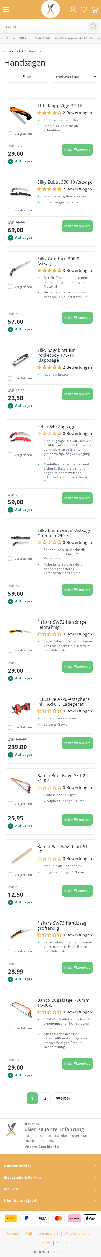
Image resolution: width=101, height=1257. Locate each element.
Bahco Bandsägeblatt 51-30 (63, 849)
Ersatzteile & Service (23, 1177)
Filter (27, 77)
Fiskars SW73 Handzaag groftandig (62, 925)
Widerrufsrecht (77, 1233)
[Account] (73, 9)
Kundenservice (18, 1166)
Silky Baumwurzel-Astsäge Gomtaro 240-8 (64, 533)
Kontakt (62, 1242)
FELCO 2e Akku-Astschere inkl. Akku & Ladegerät (63, 701)
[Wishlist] (84, 9)
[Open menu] (6, 9)
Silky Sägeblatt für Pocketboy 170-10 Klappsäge (56, 355)
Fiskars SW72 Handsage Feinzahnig (62, 624)
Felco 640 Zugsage (56, 426)
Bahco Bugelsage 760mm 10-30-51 (63, 1002)
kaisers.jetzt (13, 51)
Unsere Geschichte (41, 1146)
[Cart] (95, 9)
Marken (11, 1189)
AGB (28, 1233)
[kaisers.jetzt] (50, 9)
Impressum (41, 1242)
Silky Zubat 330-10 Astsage (65, 182)
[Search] (93, 26)
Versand (12, 1233)
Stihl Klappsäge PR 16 (59, 105)
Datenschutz (49, 1233)
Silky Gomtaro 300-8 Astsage (58, 261)
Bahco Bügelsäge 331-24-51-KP (63, 778)
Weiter (63, 1098)
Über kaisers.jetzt (20, 1200)
